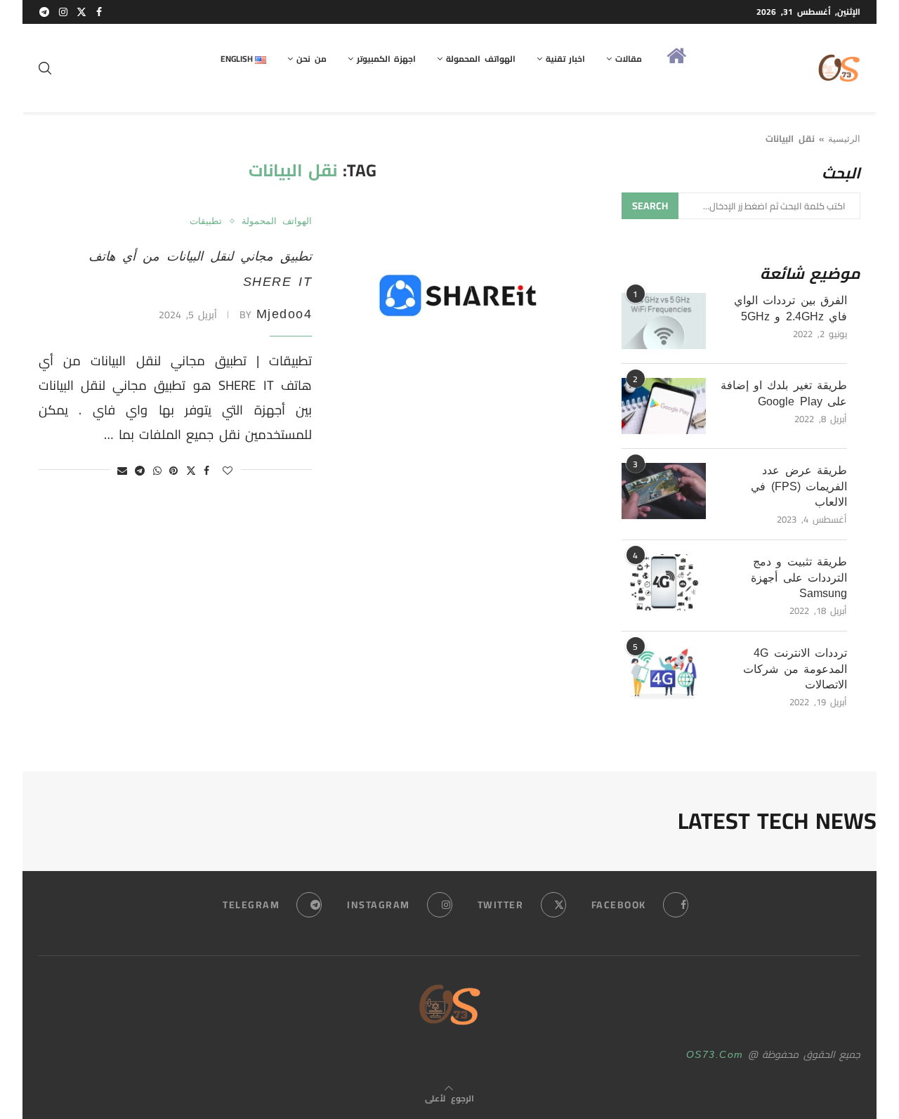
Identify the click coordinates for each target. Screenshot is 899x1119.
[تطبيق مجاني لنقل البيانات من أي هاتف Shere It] (459, 300)
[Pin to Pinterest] (174, 470)
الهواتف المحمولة (480, 59)
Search (650, 206)
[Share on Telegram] (140, 470)
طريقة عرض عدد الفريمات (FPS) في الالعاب (798, 486)
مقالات (628, 59)
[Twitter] (82, 12)
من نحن (311, 59)
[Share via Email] (123, 470)
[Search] (46, 68)
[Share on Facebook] (207, 470)
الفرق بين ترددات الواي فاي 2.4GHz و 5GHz (790, 308)
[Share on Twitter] (191, 470)
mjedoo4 (284, 314)
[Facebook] (100, 12)
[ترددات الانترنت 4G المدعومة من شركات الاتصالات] (664, 674)
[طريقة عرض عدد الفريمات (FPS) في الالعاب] (664, 491)
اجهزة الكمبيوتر (386, 59)
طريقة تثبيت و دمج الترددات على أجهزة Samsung (798, 577)
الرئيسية (844, 138)
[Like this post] (228, 470)
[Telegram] (45, 12)
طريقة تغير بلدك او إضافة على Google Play (784, 393)
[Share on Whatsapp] (158, 470)
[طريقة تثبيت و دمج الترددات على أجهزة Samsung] (664, 582)
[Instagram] (64, 12)
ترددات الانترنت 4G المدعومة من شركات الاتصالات (794, 669)
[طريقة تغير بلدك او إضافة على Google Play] (664, 406)
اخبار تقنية (565, 59)
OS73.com (715, 1054)
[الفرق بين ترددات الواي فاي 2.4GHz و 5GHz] (664, 321)
